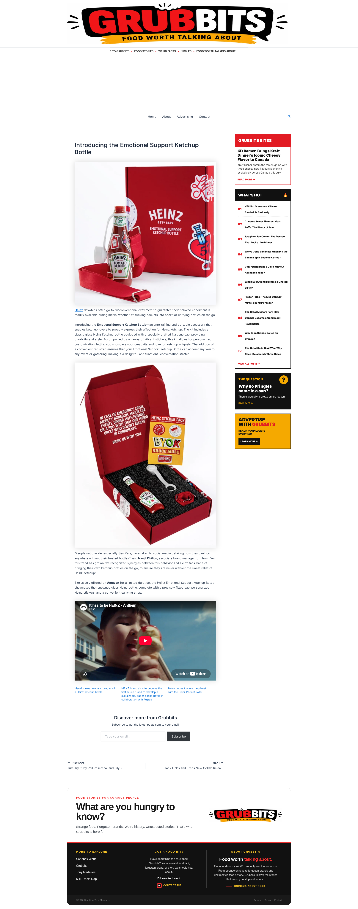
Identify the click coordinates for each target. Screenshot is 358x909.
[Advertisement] (179, 83)
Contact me (169, 885)
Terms (268, 900)
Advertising (185, 116)
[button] (289, 116)
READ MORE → (246, 179)
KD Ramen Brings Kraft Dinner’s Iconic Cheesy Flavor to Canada (259, 155)
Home (152, 116)
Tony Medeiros (85, 872)
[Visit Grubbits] (245, 815)
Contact (204, 116)
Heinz (79, 310)
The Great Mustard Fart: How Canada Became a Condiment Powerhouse (262, 317)
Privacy (257, 900)
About (166, 116)
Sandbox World (86, 859)
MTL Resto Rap (86, 879)
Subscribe (179, 736)
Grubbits (81, 865)
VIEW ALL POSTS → (249, 363)
